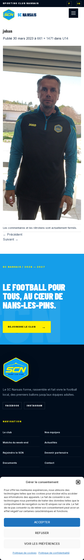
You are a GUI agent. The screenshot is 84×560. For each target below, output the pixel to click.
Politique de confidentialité (54, 552)
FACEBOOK (12, 405)
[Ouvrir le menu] (73, 13)
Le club (7, 432)
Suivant (10, 239)
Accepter (42, 522)
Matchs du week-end (15, 442)
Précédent (12, 234)
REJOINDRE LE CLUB (27, 327)
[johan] (42, 132)
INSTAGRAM (34, 405)
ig (78, 3)
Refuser (42, 533)
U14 (65, 38)
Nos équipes (52, 432)
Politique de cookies (25, 552)
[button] (78, 482)
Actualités (51, 442)
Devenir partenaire (56, 452)
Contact (49, 462)
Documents (10, 462)
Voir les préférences (42, 544)
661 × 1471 (45, 38)
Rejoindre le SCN (13, 452)
